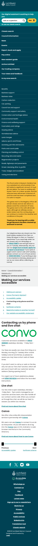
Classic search (8, 31)
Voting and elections (9, 174)
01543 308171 (14, 243)
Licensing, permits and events (13, 145)
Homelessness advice (10, 134)
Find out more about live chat (14, 406)
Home (4, 270)
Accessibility (19, 513)
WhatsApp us (19, 484)
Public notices (19, 517)
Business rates (7, 96)
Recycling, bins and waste (11, 156)
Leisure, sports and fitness (11, 141)
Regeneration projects (10, 160)
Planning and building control (13, 152)
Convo (25, 417)
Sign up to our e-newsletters (19, 502)
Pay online (6, 55)
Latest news (19, 498)
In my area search (9, 78)
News (4, 41)
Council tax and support (11, 107)
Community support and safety (14, 111)
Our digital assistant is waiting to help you (18, 15)
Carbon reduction (8, 100)
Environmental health (10, 119)
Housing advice (7, 130)
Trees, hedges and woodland (12, 171)
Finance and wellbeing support (13, 122)
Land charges (7, 137)
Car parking (6, 104)
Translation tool (19, 524)
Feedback (19, 495)
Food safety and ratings (11, 126)
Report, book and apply (11, 50)
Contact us (19, 488)
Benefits (5, 89)
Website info (6, 273)
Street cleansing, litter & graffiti (14, 167)
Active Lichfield (8, 64)
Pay (19, 491)
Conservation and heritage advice (15, 115)
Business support (8, 93)
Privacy (19, 509)
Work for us (19, 506)
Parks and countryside (10, 148)
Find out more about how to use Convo (17, 436)
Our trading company (11, 69)
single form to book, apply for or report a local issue (21, 249)
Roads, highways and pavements (14, 163)
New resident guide (10, 59)
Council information (10, 36)
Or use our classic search (11, 24)
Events (4, 45)
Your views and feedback (12, 74)
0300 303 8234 (14, 256)
